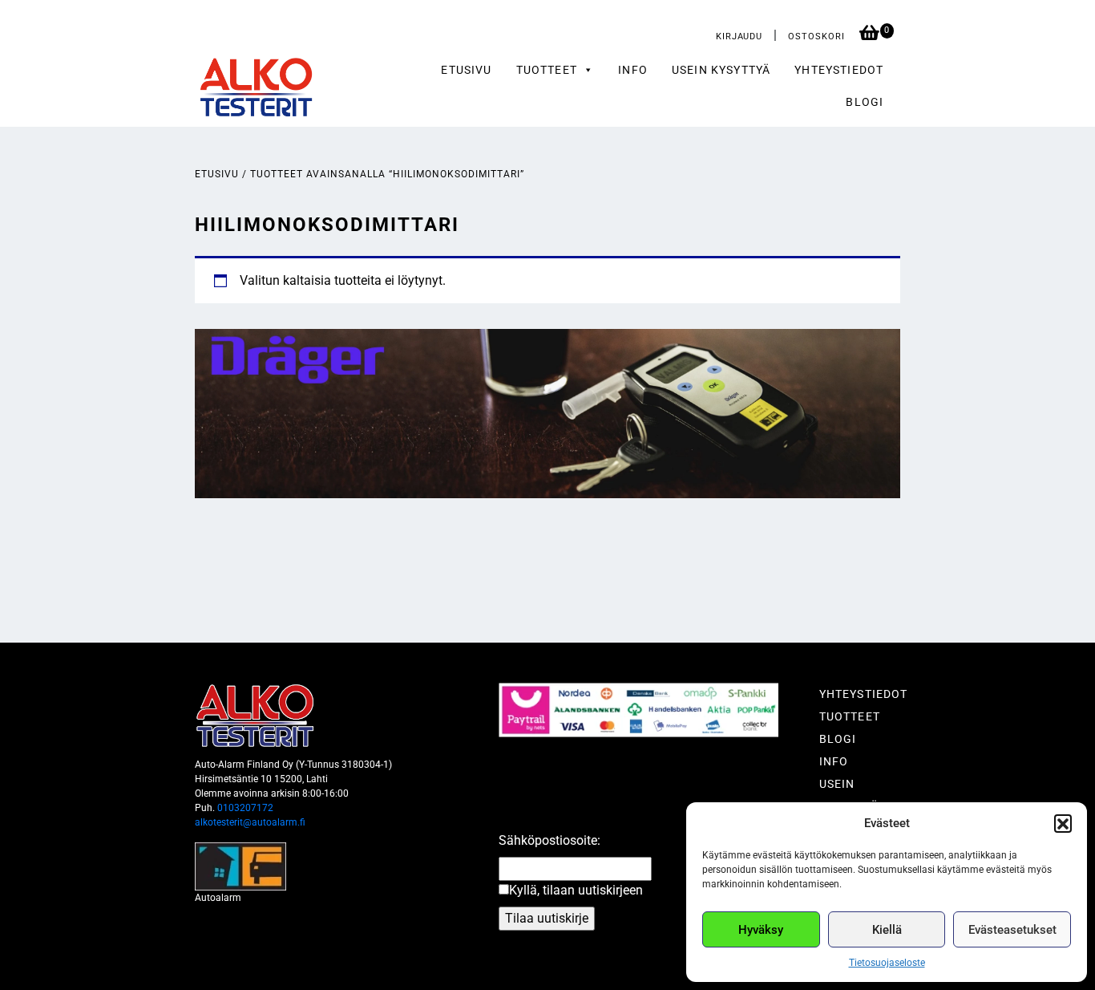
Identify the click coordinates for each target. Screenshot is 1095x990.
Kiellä (887, 930)
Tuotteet (849, 716)
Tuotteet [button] (546, 69)
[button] (1063, 823)
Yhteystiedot (838, 69)
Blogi (864, 101)
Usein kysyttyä (721, 69)
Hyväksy (760, 930)
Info (633, 69)
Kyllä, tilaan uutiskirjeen (576, 890)
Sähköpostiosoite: (549, 840)
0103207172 (245, 808)
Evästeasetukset (1012, 930)
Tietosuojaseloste (887, 962)
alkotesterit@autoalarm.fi (250, 822)
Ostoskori (817, 36)
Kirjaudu (739, 36)
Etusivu (466, 69)
